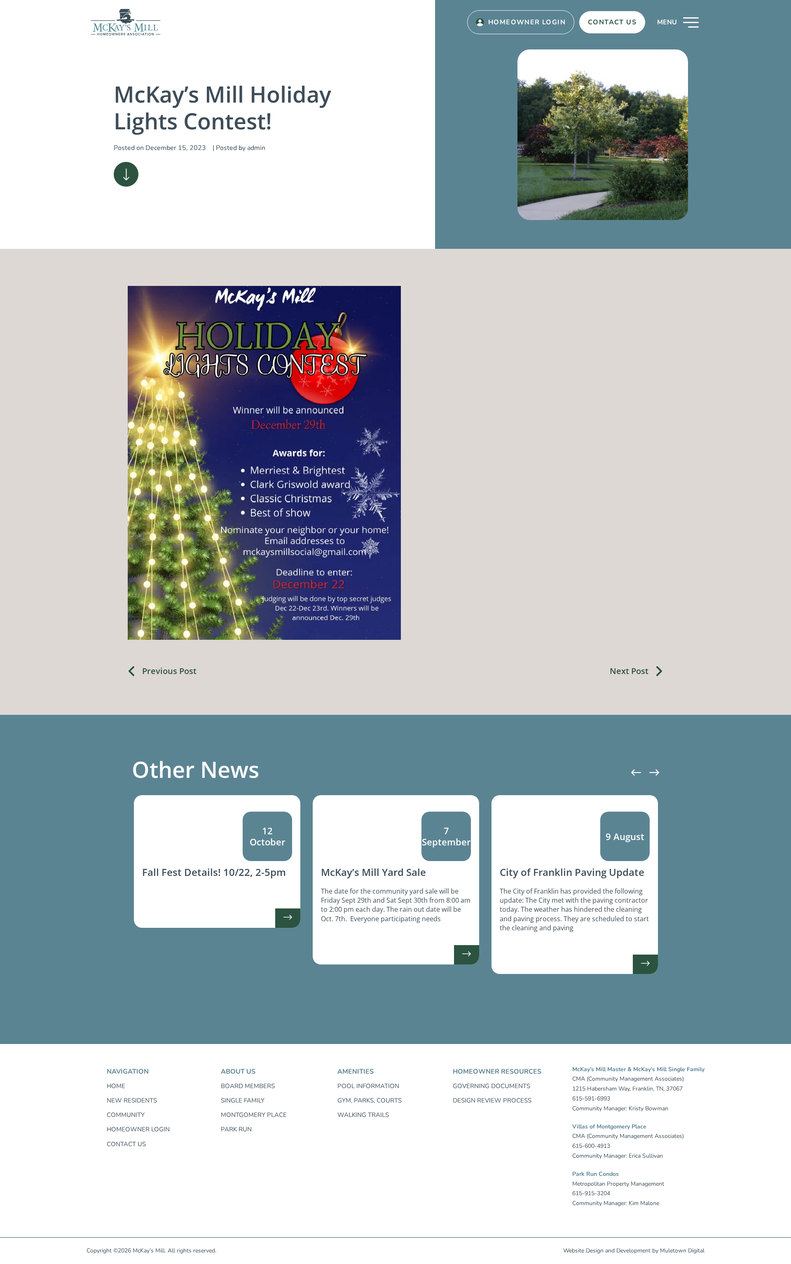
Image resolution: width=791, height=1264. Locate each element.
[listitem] (217, 861)
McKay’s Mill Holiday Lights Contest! (222, 107)
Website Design (583, 1251)
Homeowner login (138, 1129)
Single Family (242, 1100)
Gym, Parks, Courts (369, 1100)
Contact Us (612, 22)
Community (126, 1115)
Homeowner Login (527, 22)
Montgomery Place (254, 1115)
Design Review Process (492, 1100)
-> (287, 920)
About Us (238, 1071)
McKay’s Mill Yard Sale (373, 872)
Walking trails (363, 1115)
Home (116, 1086)
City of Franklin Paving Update (572, 872)
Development (633, 1251)
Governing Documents (491, 1086)
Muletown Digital (682, 1251)
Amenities (355, 1071)
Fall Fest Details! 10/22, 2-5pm (214, 872)
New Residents (132, 1100)
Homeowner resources (497, 1071)
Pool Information (368, 1086)
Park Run (236, 1129)
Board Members (248, 1086)
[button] (677, 22)
